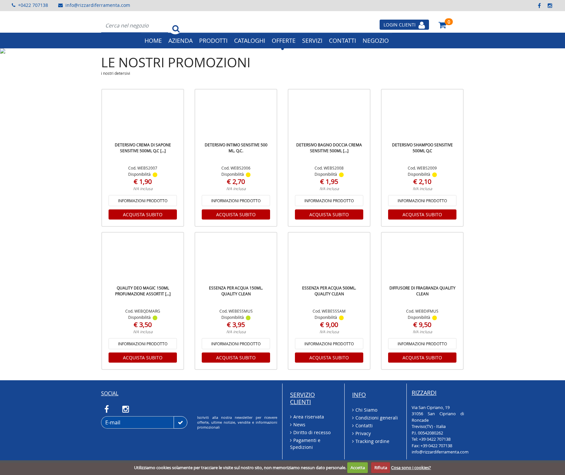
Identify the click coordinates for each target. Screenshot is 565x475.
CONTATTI (342, 40)
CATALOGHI (249, 40)
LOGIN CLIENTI (400, 25)
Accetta (358, 467)
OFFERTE (284, 40)
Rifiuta (380, 467)
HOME (153, 40)
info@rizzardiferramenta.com (97, 5)
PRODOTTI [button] (213, 40)
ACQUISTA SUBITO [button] (143, 214)
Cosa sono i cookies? (411, 467)
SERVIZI (312, 40)
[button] (42, 51)
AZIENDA (180, 40)
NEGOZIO (376, 40)
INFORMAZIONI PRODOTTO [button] (142, 200)
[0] (442, 24)
